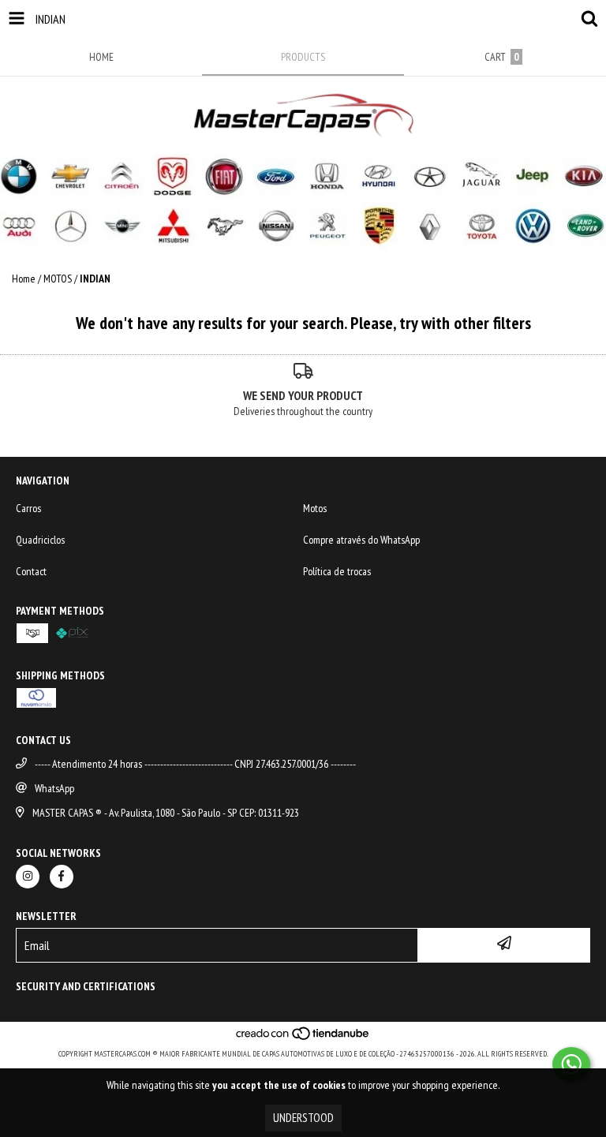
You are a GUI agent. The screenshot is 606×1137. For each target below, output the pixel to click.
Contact (31, 571)
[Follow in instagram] (27, 876)
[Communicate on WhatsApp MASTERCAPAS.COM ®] (571, 1064)
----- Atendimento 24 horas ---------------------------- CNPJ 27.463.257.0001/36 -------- (195, 764)
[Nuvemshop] (303, 1038)
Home (24, 278)
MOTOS (57, 278)
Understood (303, 1117)
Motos (315, 508)
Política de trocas (337, 571)
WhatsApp (54, 788)
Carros (28, 508)
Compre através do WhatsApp (361, 540)
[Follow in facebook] (61, 876)
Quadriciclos (40, 540)
